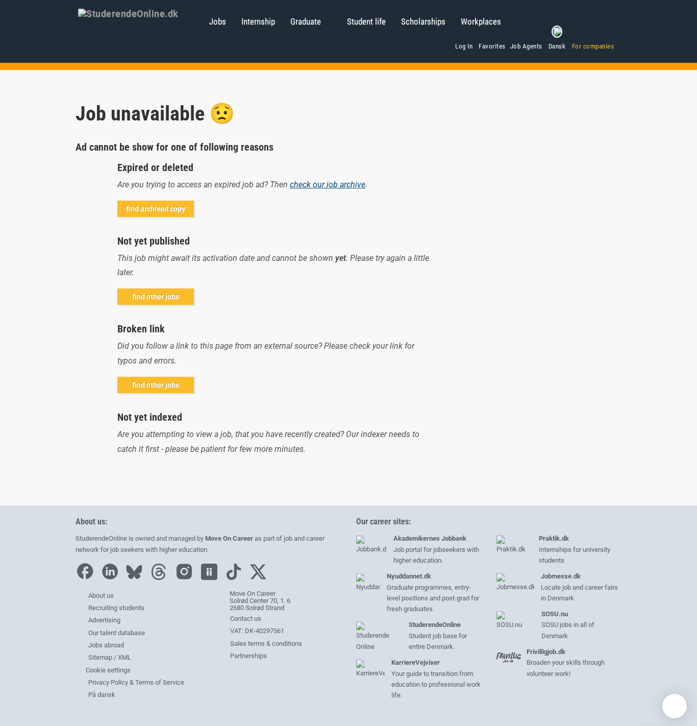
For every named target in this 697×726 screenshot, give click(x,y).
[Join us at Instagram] (186, 578)
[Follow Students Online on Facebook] (87, 578)
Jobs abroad (106, 645)
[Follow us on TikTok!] (236, 578)
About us (101, 595)
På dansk (101, 694)
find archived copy (155, 209)
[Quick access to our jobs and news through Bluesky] (136, 578)
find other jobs (155, 297)
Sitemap (100, 657)
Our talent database (116, 633)
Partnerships (248, 656)
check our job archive (327, 184)
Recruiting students (116, 608)
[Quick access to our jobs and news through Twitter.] (260, 578)
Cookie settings (107, 670)
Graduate (305, 21)
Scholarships (423, 21)
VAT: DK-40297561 (256, 631)
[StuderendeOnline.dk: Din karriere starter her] (139, 13)
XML (124, 657)
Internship (258, 21)
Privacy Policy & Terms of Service (136, 682)
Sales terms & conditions (265, 643)
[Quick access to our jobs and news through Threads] (161, 578)
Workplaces (481, 21)
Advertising (104, 620)
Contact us (245, 618)
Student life (366, 21)
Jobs (217, 21)
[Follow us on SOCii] (211, 578)
